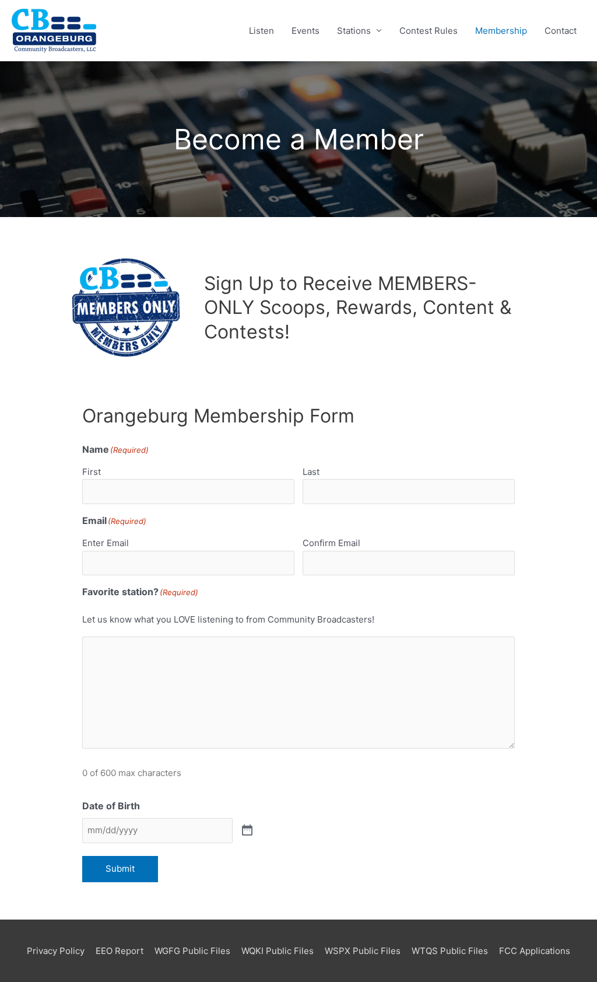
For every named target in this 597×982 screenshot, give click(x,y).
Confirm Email (331, 542)
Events (305, 30)
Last (311, 471)
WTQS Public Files (450, 950)
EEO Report (119, 950)
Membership (501, 30)
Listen (261, 30)
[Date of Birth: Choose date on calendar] (247, 830)
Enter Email (105, 542)
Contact (561, 30)
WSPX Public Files (363, 950)
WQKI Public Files (277, 950)
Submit (120, 868)
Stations (354, 30)
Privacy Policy (56, 950)
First (91, 471)
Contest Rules (428, 30)
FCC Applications (534, 950)
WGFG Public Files (192, 950)
